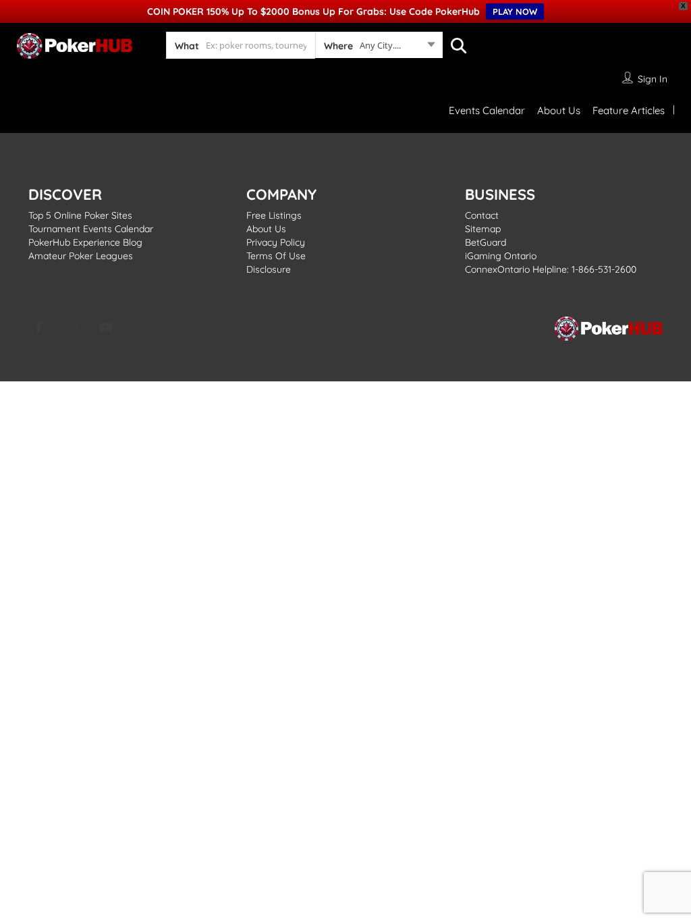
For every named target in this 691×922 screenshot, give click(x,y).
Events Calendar (487, 110)
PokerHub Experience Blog (85, 242)
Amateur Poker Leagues (80, 256)
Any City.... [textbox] (380, 45)
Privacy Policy (275, 242)
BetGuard (485, 242)
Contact (482, 215)
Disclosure (268, 269)
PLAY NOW (515, 11)
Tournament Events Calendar (90, 229)
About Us (558, 110)
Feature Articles (628, 110)
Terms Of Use (276, 256)
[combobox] (379, 47)
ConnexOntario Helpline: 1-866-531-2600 (550, 269)
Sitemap (483, 229)
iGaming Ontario (500, 256)
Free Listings (274, 215)
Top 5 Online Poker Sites (80, 215)
